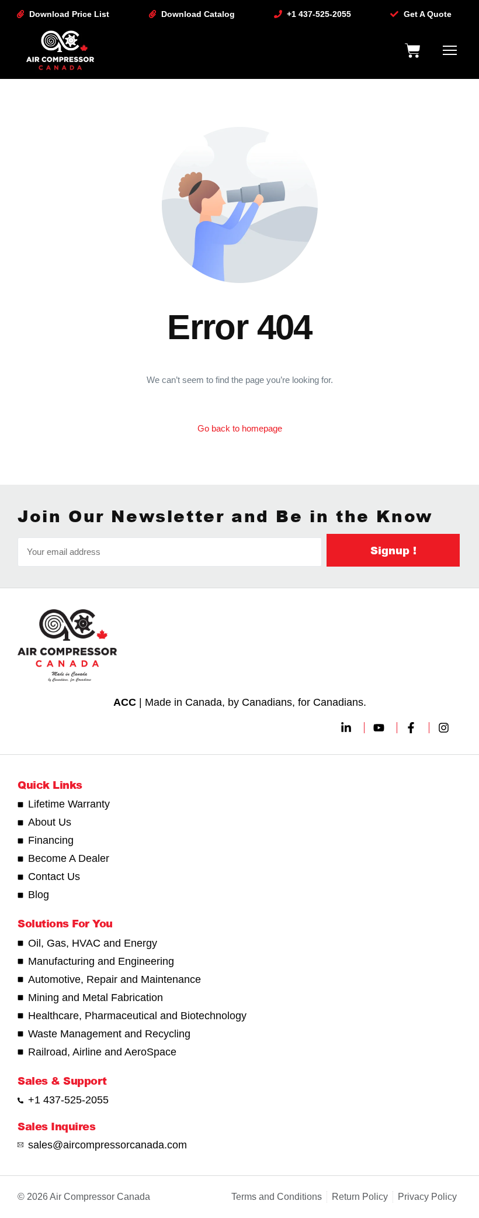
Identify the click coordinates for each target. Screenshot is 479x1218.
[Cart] (412, 50)
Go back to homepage (239, 428)
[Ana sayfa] (60, 50)
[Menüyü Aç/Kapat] (450, 50)
